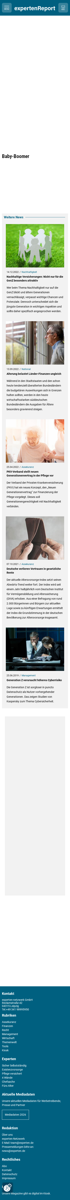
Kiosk (46, 1193)
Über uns (7, 1134)
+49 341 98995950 (17, 1009)
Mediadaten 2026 (15, 1114)
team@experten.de (21, 1142)
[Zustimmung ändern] (7, 1187)
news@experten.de (13, 1150)
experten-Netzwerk (13, 1138)
